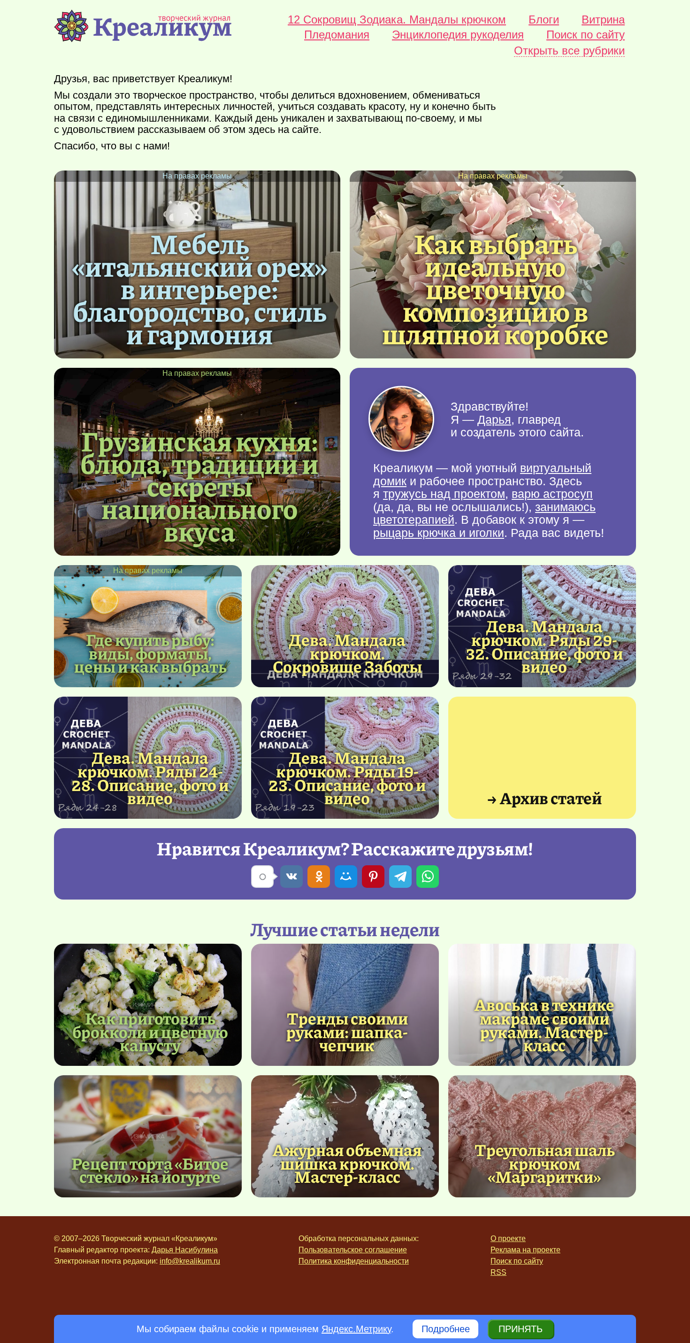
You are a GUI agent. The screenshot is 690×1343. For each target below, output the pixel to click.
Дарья (494, 419)
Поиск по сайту (585, 34)
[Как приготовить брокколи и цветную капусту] (148, 1005)
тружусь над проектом (444, 493)
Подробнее (446, 1329)
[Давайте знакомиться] (401, 419)
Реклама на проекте (525, 1250)
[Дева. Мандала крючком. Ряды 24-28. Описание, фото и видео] (150, 778)
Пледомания (336, 34)
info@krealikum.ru (190, 1261)
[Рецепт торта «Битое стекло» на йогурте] (148, 1136)
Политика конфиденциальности (354, 1261)
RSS (498, 1272)
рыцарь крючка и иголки (438, 532)
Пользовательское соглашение (353, 1250)
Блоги (544, 19)
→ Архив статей (544, 797)
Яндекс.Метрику (356, 1329)
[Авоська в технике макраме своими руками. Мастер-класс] (544, 1025)
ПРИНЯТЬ (520, 1329)
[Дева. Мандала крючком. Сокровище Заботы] (345, 626)
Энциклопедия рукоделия (458, 34)
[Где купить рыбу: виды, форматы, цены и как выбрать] (148, 626)
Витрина (603, 19)
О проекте (508, 1238)
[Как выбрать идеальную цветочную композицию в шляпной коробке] (495, 288)
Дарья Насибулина (185, 1250)
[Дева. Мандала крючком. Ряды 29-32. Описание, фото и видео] (544, 646)
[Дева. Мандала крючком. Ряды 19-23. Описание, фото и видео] (347, 778)
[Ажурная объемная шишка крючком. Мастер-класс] (345, 1136)
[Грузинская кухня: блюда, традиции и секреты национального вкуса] (199, 485)
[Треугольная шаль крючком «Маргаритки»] (542, 1136)
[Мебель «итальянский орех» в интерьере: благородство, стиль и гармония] (199, 288)
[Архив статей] (542, 758)
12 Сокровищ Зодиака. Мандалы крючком (397, 19)
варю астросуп (552, 493)
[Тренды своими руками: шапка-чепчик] (345, 1005)
